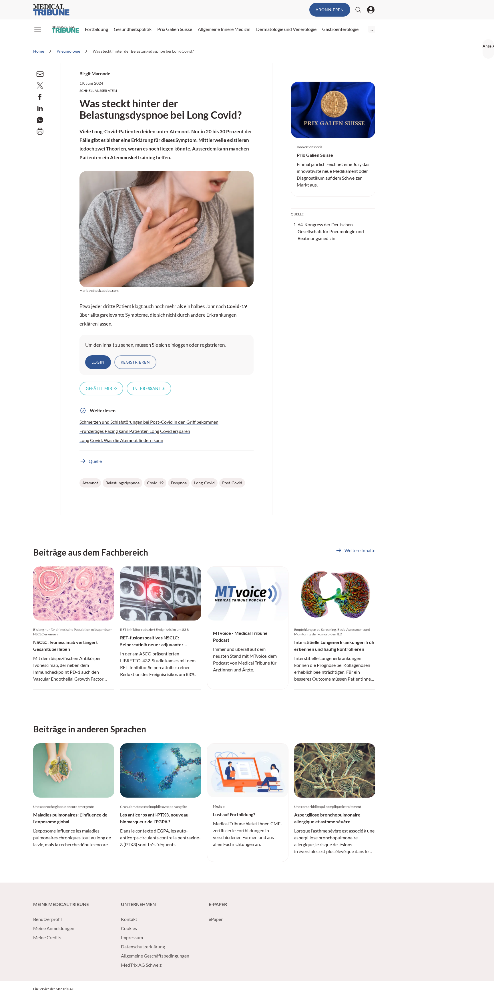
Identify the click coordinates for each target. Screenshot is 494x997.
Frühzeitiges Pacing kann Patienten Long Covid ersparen (134, 431)
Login (98, 362)
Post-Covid (232, 482)
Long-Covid (204, 482)
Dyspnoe (179, 482)
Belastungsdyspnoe (122, 482)
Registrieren (135, 362)
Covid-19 (155, 482)
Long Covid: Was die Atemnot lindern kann (121, 440)
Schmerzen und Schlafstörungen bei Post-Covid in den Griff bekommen (148, 422)
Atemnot (90, 482)
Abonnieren (330, 9)
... (371, 29)
